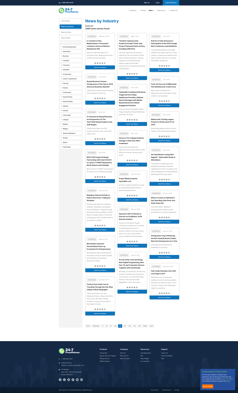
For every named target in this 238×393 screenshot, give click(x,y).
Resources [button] (161, 10)
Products (103, 349)
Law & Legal (66, 115)
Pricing (143, 10)
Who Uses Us (124, 356)
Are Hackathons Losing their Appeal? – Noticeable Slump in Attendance (163, 157)
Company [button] (132, 10)
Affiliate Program (105, 361)
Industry (65, 106)
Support (164, 349)
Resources (145, 349)
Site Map (177, 390)
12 (125, 326)
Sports (65, 142)
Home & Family (67, 97)
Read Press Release (100, 67)
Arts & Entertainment (69, 47)
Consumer (66, 65)
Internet (65, 110)
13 (130, 326)
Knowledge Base (146, 353)
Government (67, 92)
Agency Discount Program (108, 356)
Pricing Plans (104, 353)
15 (139, 326)
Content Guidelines (167, 356)
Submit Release (171, 2)
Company (124, 349)
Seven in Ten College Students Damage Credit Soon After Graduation (131, 140)
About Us (123, 353)
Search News (65, 38)
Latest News (65, 21)
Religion (65, 129)
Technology (66, 147)
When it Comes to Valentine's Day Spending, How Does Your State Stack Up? (163, 200)
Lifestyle (65, 119)
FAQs (162, 358)
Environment (67, 74)
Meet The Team (125, 358)
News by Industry (67, 26)
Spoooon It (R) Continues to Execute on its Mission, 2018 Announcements (130, 216)
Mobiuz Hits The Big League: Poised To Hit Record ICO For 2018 (162, 122)
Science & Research (69, 133)
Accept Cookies (208, 386)
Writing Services (105, 358)
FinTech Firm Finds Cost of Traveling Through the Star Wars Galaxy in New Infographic (100, 287)
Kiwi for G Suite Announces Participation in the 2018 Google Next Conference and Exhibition (164, 43)
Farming (65, 83)
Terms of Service (166, 390)
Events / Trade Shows (70, 79)
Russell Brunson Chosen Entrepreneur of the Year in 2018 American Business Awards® (100, 84)
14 (134, 326)
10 (115, 326)
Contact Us (174, 10)
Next (145, 326)
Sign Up (146, 2)
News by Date (66, 32)
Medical (65, 124)
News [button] (151, 10)
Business (66, 56)
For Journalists (145, 361)
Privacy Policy (155, 390)
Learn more (225, 379)
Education (66, 69)
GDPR (228, 381)
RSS (142, 356)
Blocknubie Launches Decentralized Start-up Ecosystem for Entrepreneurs (99, 246)
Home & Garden (68, 101)
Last (151, 326)
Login (158, 2)
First (88, 326)
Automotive (66, 51)
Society (65, 138)
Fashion (65, 88)
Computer (66, 60)
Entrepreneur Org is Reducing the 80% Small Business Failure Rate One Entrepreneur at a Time (164, 238)
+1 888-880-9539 (66, 2)
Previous (96, 326)
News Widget (145, 358)
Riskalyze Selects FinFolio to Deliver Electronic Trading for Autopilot (99, 198)
